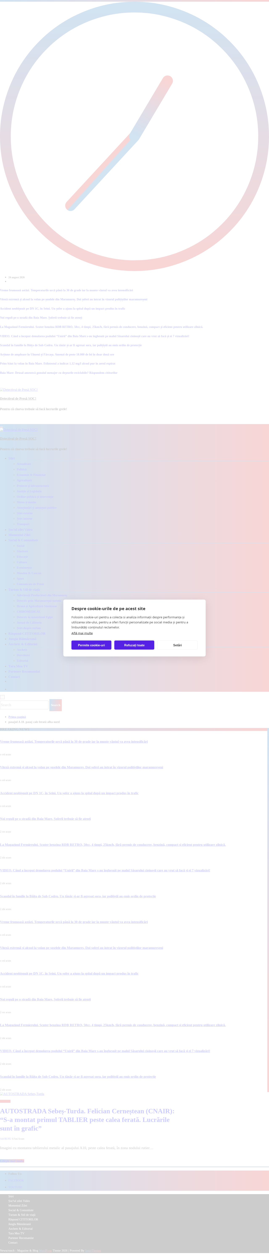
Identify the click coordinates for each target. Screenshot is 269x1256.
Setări (177, 645)
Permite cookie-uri (91, 645)
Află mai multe (82, 633)
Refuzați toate (134, 645)
